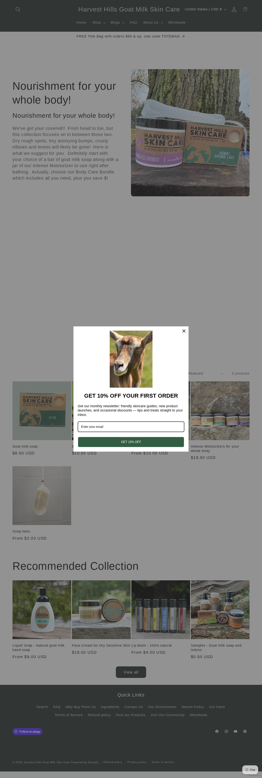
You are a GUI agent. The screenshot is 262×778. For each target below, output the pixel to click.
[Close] (184, 331)
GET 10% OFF (131, 442)
